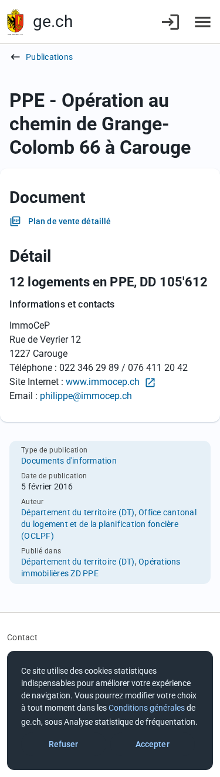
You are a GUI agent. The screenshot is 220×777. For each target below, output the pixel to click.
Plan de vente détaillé (69, 221)
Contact (22, 637)
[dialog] (110, 710)
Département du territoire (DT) (78, 512)
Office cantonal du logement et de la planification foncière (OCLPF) (109, 524)
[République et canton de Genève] (15, 22)
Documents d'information (69, 460)
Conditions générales (147, 707)
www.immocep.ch (104, 381)
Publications (49, 57)
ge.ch (53, 21)
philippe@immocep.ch (86, 395)
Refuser (64, 744)
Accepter (153, 744)
